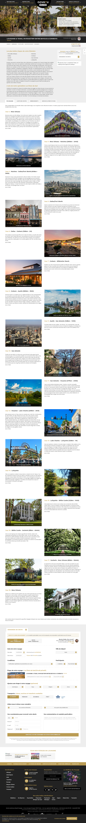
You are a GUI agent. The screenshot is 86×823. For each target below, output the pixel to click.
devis (15, 629)
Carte (22, 101)
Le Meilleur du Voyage (71, 770)
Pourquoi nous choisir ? (20, 763)
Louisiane (36, 44)
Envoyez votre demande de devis (43, 734)
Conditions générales (64, 763)
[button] (79, 136)
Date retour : (10, 655)
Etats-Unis (20, 44)
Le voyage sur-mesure (35, 763)
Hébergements (34, 101)
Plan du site (75, 763)
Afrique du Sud (37, 799)
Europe (8, 782)
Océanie (8, 789)
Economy (13, 696)
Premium (24, 696)
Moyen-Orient (10, 784)
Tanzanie (74, 798)
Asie (7, 777)
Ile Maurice (21, 798)
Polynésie (38, 798)
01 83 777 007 (75, 44)
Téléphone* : (10, 729)
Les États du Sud (29, 44)
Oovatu (8, 44)
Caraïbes (9, 779)
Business (36, 696)
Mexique (46, 799)
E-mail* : (9, 725)
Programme (9, 101)
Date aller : (9, 652)
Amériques (14, 44)
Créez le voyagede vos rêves (33, 773)
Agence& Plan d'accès (33, 788)
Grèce (53, 799)
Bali (53, 798)
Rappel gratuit (75, 45)
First (47, 696)
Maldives (13, 798)
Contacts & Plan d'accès (49, 763)
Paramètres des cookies (59, 818)
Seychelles (30, 798)
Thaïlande (47, 798)
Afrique (8, 772)
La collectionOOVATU (32, 781)
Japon (58, 798)
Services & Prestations (48, 101)
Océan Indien (10, 787)
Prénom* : (9, 721)
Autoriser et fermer (71, 818)
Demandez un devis (65, 56)
